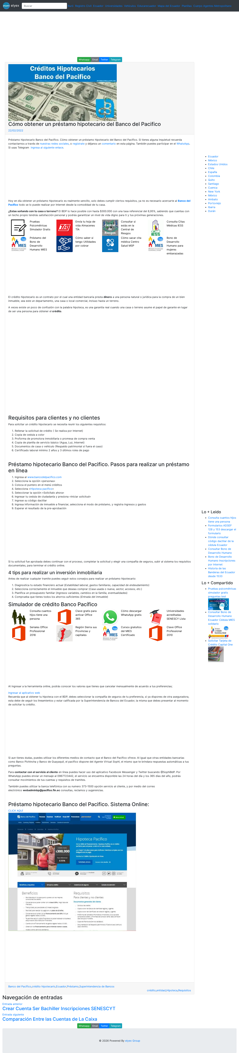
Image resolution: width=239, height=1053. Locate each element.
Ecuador (98, 5)
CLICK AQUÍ (15, 810)
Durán (211, 211)
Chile (211, 168)
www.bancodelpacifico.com (44, 477)
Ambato (213, 199)
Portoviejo (214, 203)
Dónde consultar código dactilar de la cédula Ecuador (221, 541)
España (212, 172)
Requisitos (184, 990)
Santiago (213, 183)
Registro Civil (83, 5)
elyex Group (132, 1040)
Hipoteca (172, 990)
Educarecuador (146, 5)
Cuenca (212, 187)
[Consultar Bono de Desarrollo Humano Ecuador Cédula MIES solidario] (218, 631)
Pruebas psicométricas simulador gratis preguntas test (222, 592)
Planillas (187, 5)
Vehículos (130, 5)
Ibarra (211, 207)
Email (95, 59)
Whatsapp (84, 59)
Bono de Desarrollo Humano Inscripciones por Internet (221, 560)
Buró (70, 5)
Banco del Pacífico (19, 986)
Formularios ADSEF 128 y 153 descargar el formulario (222, 529)
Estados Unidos (217, 164)
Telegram (116, 59)
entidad (161, 990)
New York (214, 191)
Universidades (113, 5)
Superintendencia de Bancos (96, 986)
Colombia (214, 176)
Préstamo (73, 986)
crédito (151, 990)
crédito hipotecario (43, 986)
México (212, 160)
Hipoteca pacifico (41, 488)
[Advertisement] (97, 34)
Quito (211, 179)
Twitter (104, 59)
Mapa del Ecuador (169, 5)
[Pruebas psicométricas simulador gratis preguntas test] (218, 604)
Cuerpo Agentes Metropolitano (212, 5)
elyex (14, 5)
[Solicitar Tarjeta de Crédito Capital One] (216, 654)
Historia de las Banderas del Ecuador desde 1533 (221, 572)
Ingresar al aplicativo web (24, 692)
